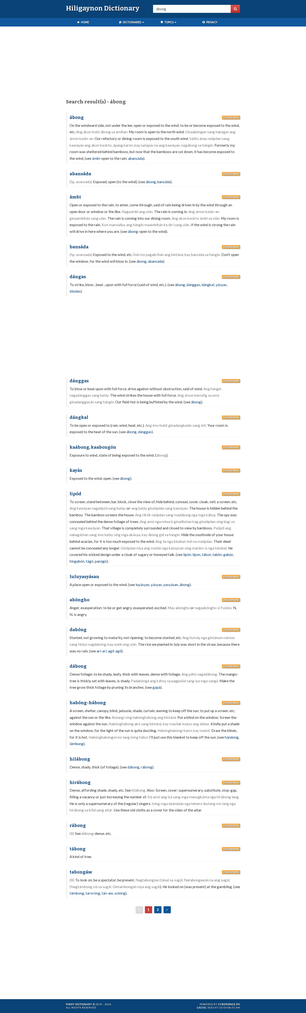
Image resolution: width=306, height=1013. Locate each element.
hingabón (77, 561)
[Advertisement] (153, 63)
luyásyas (142, 584)
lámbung (76, 743)
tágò (89, 561)
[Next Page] (167, 909)
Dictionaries (132, 22)
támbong (77, 893)
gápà (156, 687)
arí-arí (102, 651)
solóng (120, 893)
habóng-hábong (88, 702)
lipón (187, 554)
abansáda (135, 158)
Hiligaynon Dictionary (102, 8)
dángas (78, 276)
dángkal (208, 285)
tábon (206, 554)
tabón (217, 554)
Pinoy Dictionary (79, 1004)
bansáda (163, 182)
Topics (169, 22)
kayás (76, 470)
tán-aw (107, 893)
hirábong (80, 782)
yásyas (221, 285)
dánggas (193, 285)
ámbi (96, 158)
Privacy (211, 22)
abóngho (79, 599)
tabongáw (81, 872)
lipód (75, 493)
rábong (146, 767)
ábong (77, 117)
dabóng (78, 629)
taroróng (93, 893)
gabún (228, 554)
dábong (78, 666)
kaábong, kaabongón (93, 447)
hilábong (80, 759)
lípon (196, 554)
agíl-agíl (114, 651)
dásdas (75, 291)
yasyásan (170, 584)
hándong (232, 737)
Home (85, 22)
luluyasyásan (84, 576)
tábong (78, 849)
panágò (101, 561)
